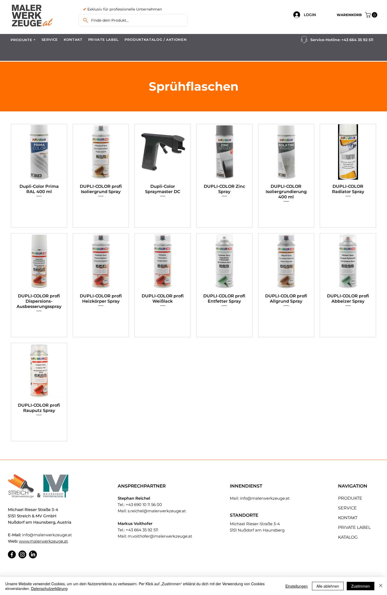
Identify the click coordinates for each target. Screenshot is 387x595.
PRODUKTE (350, 498)
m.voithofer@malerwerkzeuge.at (160, 536)
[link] (372, 15)
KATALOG (348, 537)
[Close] (381, 586)
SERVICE (347, 507)
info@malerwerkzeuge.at (47, 534)
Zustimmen (360, 586)
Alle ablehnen (327, 586)
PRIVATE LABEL (354, 527)
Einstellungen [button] (296, 586)
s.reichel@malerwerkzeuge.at (157, 510)
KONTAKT (348, 517)
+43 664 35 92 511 (357, 39)
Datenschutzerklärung (49, 588)
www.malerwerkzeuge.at (43, 541)
